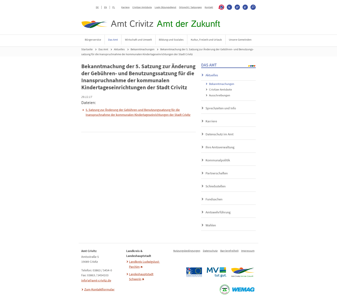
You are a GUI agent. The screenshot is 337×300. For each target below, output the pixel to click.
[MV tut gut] (216, 272)
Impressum (248, 250)
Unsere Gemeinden (240, 39)
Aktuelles (119, 49)
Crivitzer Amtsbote (142, 7)
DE (97, 7)
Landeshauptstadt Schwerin (141, 276)
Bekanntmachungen (142, 49)
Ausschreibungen (219, 95)
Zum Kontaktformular (99, 289)
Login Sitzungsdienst (165, 7)
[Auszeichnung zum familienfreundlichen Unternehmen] (224, 289)
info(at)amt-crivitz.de (96, 280)
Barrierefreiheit (229, 250)
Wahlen (211, 225)
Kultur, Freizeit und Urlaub (206, 39)
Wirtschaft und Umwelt (138, 39)
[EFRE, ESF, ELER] (193, 272)
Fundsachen (214, 199)
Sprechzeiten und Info (221, 108)
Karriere (125, 7)
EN (105, 7)
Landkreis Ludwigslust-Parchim (144, 264)
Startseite (87, 49)
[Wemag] (243, 289)
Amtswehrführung (218, 212)
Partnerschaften (217, 173)
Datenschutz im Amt (219, 134)
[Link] (243, 272)
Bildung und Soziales (171, 39)
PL (113, 7)
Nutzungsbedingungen (186, 250)
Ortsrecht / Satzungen (190, 7)
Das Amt (113, 39)
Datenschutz (210, 250)
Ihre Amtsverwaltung (220, 147)
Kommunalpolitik (218, 160)
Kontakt (209, 7)
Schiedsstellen (216, 186)
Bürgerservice (93, 39)
